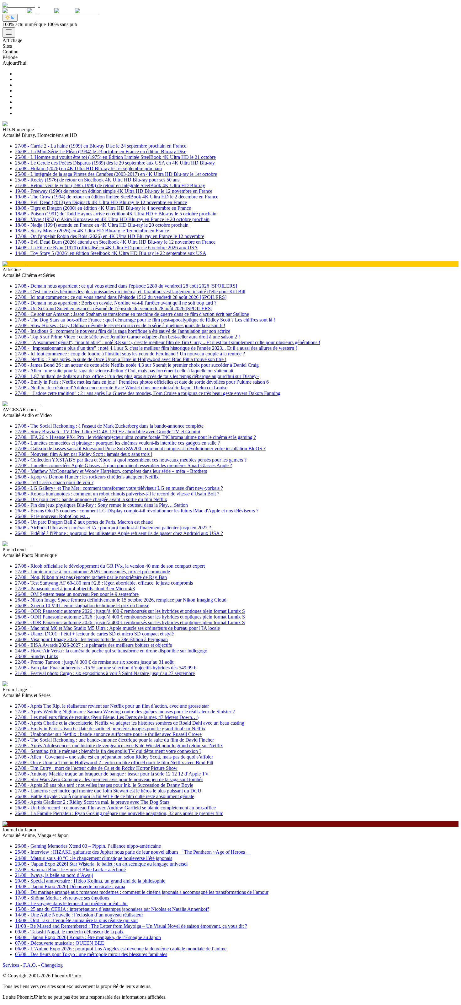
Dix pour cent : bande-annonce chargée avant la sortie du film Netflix (91, 499)
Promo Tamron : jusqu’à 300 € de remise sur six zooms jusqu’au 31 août (94, 662)
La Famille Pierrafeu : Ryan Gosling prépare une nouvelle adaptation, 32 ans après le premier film (119, 813)
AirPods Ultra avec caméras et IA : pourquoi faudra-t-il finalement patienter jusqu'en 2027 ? (113, 527)
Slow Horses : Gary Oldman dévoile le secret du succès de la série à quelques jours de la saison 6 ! (120, 325)
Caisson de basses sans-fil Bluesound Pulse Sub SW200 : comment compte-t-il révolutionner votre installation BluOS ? (140, 448)
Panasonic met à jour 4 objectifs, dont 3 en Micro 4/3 (75, 588)
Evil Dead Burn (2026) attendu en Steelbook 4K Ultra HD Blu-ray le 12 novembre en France (115, 242)
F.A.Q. (30, 965)
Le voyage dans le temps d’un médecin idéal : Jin (71, 903)
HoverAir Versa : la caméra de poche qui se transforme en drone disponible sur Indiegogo (111, 650)
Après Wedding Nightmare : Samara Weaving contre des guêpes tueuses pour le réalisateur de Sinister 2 (125, 711)
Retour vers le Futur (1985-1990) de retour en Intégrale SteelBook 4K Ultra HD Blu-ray (110, 185)
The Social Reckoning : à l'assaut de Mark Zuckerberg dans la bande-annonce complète (109, 426)
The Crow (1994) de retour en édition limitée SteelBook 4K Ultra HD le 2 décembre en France (116, 196)
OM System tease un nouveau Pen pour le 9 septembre (77, 594)
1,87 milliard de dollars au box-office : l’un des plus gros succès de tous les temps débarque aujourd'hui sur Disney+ (137, 376)
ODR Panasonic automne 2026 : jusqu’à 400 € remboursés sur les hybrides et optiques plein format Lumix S (130, 611)
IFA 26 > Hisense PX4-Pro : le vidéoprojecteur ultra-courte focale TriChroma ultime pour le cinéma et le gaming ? (135, 437)
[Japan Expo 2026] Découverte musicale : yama (70, 886)
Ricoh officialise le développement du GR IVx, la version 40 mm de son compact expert (110, 566)
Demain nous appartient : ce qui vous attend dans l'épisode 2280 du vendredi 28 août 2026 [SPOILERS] (126, 286)
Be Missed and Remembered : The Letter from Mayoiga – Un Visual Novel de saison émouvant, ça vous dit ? (131, 926)
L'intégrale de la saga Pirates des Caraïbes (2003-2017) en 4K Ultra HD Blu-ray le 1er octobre (116, 174)
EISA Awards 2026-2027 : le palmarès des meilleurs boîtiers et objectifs (93, 645)
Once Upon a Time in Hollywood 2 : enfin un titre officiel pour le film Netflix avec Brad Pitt (114, 762)
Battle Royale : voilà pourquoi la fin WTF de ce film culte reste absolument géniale (104, 796)
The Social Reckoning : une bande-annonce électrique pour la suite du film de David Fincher (114, 740)
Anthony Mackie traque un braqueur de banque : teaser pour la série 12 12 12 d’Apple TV (112, 773)
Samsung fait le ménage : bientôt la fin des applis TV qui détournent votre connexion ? (108, 751)
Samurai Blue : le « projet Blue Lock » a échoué (70, 869)
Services (11, 965)
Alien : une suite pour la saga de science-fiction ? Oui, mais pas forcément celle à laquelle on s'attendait (124, 370)
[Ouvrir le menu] (9, 32)
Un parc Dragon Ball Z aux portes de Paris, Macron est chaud (84, 522)
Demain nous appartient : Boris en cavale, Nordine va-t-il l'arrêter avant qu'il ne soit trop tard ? (115, 302)
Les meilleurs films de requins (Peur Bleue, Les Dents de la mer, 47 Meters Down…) (107, 717)
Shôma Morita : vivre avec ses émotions (62, 897)
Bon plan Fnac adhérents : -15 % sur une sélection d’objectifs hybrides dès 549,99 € (105, 667)
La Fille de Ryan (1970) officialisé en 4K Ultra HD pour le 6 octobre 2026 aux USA (106, 247)
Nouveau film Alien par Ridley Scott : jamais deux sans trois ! (83, 454)
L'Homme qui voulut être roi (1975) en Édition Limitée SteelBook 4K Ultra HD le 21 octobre (115, 157)
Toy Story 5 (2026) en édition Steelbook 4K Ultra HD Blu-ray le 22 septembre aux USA (110, 253)
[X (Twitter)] (40, 11)
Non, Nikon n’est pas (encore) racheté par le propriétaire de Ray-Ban (91, 577)
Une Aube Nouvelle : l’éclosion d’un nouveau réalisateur (79, 914)
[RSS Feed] (87, 11)
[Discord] (64, 11)
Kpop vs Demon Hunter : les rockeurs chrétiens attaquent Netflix (87, 476)
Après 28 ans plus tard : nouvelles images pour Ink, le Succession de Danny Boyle (104, 785)
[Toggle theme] (10, 18)
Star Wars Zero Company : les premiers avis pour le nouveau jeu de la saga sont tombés (109, 779)
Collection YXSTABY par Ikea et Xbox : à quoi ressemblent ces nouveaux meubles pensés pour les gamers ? (130, 459)
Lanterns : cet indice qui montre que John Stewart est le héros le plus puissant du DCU (108, 790)
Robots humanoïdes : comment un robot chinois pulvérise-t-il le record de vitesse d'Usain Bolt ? (117, 493)
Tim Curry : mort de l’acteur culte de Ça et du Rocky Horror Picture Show (96, 768)
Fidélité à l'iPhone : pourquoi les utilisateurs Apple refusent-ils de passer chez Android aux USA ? (119, 533)
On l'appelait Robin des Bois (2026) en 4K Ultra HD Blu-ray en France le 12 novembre (109, 236)
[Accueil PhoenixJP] (21, 5)
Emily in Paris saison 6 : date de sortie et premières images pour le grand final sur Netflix (110, 728)
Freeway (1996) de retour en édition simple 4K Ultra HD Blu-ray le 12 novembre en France (113, 191)
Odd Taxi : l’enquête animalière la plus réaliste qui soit (76, 920)
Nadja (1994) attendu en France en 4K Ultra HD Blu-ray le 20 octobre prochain (101, 225)
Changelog (52, 965)
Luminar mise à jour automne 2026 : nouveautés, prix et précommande (92, 571)
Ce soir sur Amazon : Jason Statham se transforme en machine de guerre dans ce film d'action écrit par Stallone (132, 314)
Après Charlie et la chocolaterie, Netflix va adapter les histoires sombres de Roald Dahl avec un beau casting (129, 723)
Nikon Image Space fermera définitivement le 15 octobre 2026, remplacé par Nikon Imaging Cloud (120, 599)
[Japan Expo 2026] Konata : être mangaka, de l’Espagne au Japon (88, 937)
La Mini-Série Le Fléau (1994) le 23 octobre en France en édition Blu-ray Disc (100, 151)
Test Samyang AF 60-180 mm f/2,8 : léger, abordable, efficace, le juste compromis (104, 583)
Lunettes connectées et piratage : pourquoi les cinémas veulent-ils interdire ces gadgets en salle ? (117, 443)
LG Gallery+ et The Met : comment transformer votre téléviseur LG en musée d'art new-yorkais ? (119, 488)
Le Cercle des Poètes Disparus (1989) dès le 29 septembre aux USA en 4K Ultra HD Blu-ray (115, 162)
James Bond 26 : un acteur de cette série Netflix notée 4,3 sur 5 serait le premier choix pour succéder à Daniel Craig (137, 365)
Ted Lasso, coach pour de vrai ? (54, 482)
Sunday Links (36, 656)
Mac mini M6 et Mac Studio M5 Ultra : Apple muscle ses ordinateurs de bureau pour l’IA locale (117, 628)
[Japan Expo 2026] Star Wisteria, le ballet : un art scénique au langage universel (101, 864)
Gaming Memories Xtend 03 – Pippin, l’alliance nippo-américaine (88, 846)
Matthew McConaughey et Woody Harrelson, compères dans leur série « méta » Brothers (111, 471)
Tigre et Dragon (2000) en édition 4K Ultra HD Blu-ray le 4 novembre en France (103, 208)
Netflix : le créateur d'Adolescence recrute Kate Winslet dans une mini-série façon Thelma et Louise (121, 387)
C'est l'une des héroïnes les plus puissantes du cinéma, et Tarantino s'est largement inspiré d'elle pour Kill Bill (130, 291)
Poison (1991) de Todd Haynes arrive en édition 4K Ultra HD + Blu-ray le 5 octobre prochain (115, 213)
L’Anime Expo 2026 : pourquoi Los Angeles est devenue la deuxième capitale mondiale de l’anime (120, 948)
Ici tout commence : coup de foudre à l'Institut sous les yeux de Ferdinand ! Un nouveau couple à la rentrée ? (130, 353)
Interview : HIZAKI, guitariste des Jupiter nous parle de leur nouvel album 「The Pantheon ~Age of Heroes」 (132, 852)
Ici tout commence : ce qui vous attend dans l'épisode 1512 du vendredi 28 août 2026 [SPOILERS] (120, 297)
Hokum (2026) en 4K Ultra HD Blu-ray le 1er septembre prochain (88, 168)
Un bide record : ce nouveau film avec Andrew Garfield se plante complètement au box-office (115, 807)
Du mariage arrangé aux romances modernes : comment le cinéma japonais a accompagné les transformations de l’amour (141, 892)
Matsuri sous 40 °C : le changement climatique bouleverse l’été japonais (93, 858)
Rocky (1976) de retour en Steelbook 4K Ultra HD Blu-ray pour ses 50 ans (97, 179)
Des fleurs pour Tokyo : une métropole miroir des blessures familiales (91, 954)
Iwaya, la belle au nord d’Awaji (54, 875)
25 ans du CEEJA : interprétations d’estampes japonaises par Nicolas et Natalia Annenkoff (112, 909)
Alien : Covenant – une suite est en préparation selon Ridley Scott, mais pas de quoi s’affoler (114, 756)
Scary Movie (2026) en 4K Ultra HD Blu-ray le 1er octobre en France (92, 230)
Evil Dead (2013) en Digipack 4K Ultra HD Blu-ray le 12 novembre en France (101, 202)
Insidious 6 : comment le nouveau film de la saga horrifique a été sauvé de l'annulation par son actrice (122, 331)
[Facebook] (15, 11)
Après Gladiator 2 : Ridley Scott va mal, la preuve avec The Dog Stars (92, 802)
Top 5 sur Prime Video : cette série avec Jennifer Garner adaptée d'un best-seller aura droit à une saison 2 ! (127, 336)
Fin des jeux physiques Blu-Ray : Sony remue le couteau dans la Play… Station (101, 505)
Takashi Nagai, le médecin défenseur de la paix (69, 931)
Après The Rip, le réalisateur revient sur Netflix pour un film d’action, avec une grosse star (112, 706)
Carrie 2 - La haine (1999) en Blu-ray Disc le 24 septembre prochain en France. (101, 146)
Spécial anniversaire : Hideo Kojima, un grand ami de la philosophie (90, 880)
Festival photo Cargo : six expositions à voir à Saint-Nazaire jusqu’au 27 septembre (105, 673)
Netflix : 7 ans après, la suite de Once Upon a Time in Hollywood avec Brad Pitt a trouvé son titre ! (120, 359)
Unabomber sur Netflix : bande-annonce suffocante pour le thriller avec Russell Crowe (108, 734)
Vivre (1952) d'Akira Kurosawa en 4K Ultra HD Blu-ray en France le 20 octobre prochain (112, 219)
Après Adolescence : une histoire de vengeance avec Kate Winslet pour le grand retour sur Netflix (119, 745)
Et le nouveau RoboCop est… (52, 516)
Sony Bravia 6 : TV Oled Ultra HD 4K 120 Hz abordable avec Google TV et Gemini (107, 431)
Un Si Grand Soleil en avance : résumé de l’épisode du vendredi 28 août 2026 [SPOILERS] (113, 308)
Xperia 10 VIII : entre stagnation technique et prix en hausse (82, 605)
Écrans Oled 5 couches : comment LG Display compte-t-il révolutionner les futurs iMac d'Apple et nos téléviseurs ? (136, 510)
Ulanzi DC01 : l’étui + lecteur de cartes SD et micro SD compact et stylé (94, 633)
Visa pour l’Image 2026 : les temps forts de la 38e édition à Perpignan (91, 639)
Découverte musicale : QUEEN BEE (59, 943)
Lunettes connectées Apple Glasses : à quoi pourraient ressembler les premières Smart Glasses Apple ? (123, 465)
